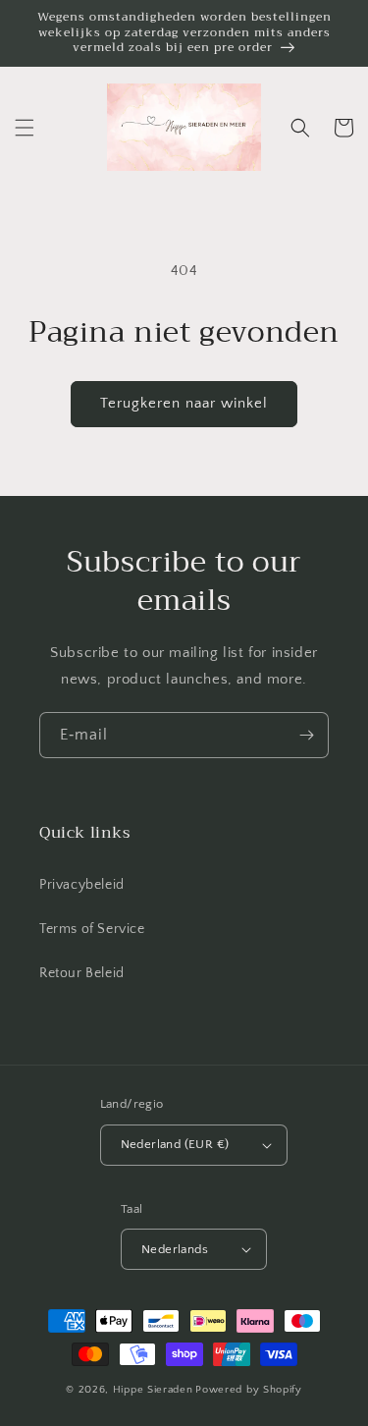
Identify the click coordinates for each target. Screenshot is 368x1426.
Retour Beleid (82, 973)
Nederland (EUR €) (175, 1144)
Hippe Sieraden (153, 1390)
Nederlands (174, 1249)
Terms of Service (92, 929)
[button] (24, 127)
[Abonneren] (306, 735)
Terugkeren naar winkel (184, 403)
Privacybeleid (82, 885)
